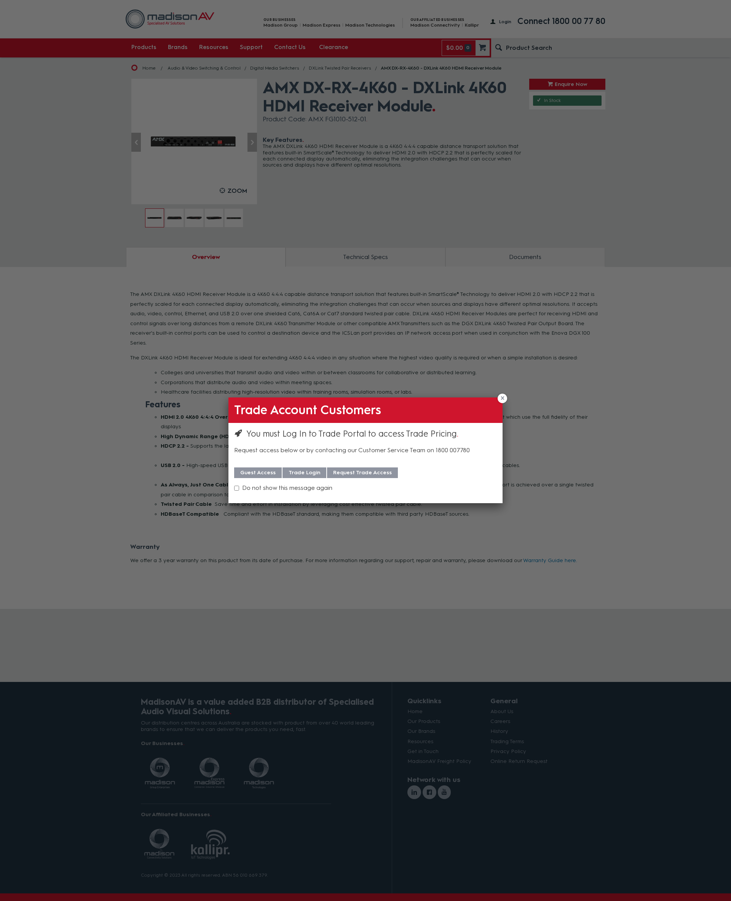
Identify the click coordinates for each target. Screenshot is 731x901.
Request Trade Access (362, 472)
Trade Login (304, 472)
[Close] (502, 398)
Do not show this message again (287, 487)
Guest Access (258, 472)
